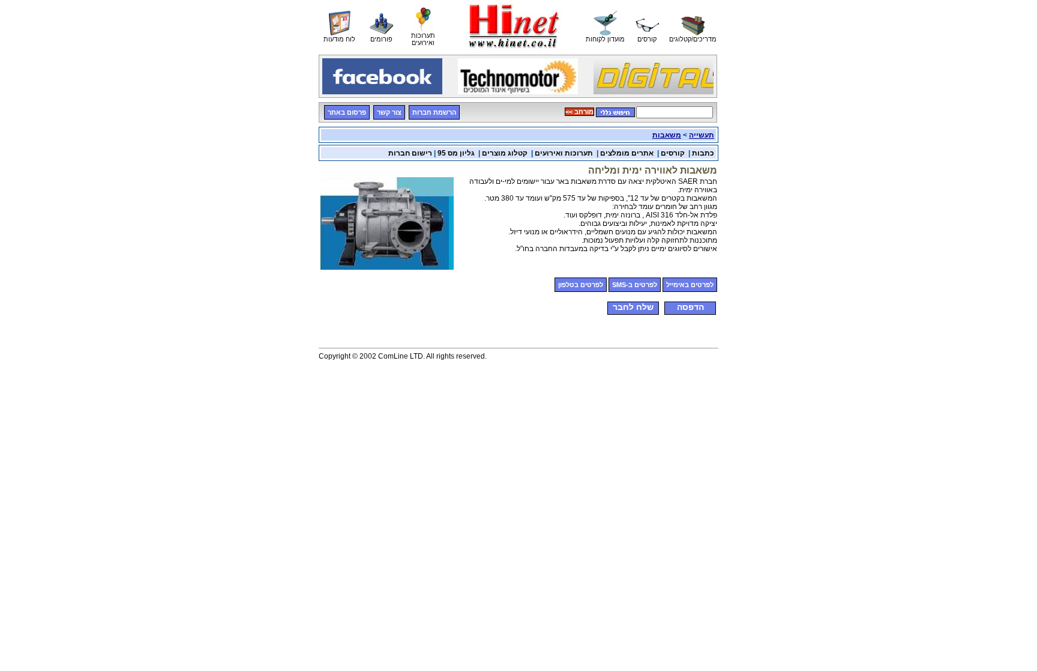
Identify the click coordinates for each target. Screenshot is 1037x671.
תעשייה (701, 135)
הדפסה (690, 307)
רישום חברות (410, 153)
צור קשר (389, 112)
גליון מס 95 (456, 153)
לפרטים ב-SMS (634, 284)
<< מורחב (579, 111)
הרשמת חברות (434, 112)
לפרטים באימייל (690, 284)
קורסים (673, 153)
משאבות (666, 135)
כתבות (703, 153)
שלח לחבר (633, 307)
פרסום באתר (347, 112)
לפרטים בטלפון (580, 284)
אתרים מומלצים (627, 153)
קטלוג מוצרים (505, 153)
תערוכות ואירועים (564, 153)
